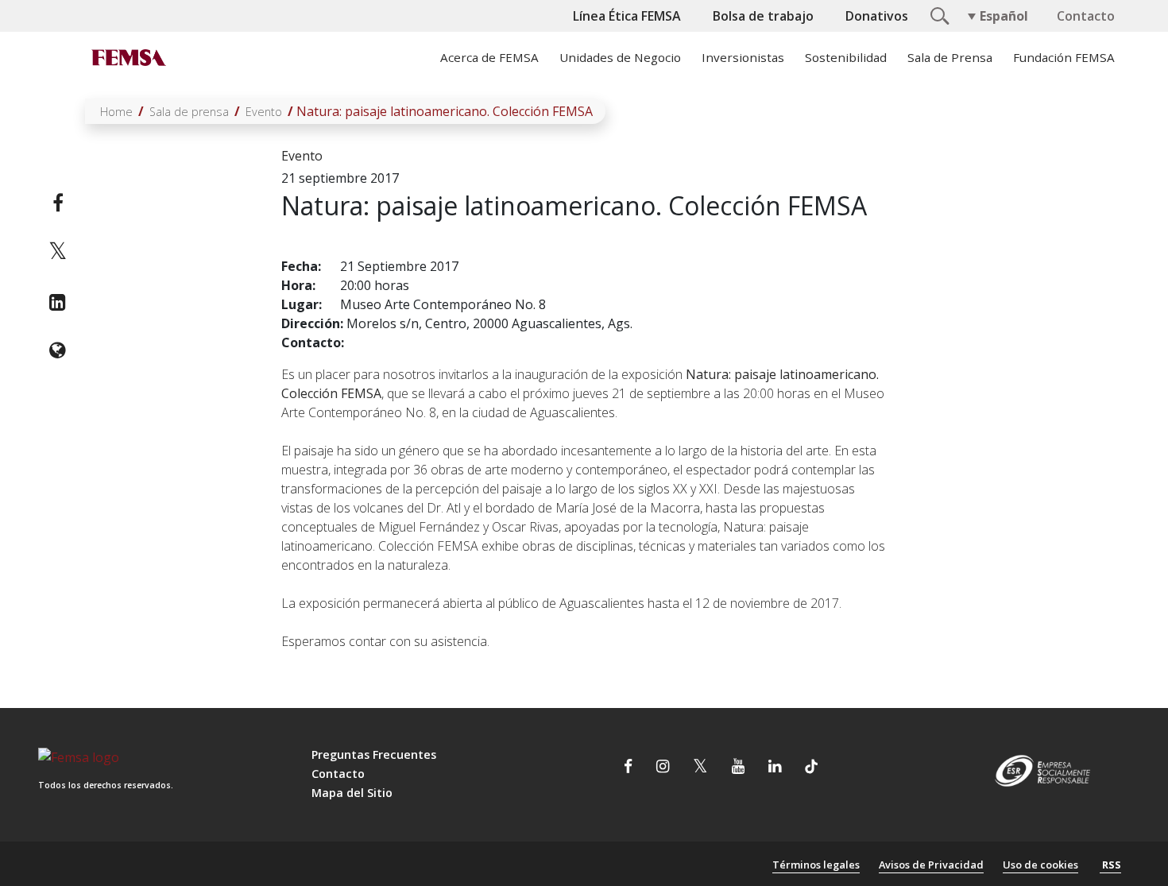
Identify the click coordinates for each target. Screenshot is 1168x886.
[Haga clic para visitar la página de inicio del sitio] (127, 57)
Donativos (876, 16)
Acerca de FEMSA (489, 57)
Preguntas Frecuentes (373, 754)
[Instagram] (663, 768)
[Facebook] (57, 202)
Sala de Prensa (949, 57)
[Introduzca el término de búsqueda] (937, 14)
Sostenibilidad (846, 57)
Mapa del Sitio (352, 792)
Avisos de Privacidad (931, 864)
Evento (264, 111)
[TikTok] (811, 768)
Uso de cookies (1040, 864)
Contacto (1086, 16)
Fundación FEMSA (1064, 57)
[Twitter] (57, 252)
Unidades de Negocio (620, 57)
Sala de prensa (189, 111)
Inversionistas (743, 57)
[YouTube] (738, 768)
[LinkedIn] (57, 301)
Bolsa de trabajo (763, 16)
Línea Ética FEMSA (627, 16)
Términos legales (816, 864)
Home (116, 111)
